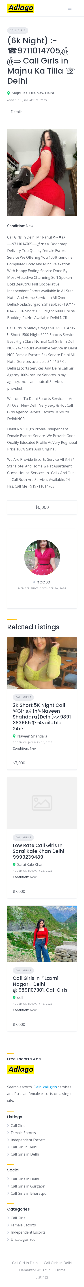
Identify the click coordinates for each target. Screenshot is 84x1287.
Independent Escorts (28, 1139)
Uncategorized (23, 1239)
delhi (21, 997)
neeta (43, 582)
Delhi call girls (45, 1086)
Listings (42, 1277)
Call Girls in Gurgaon (28, 1186)
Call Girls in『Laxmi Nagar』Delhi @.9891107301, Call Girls (40, 984)
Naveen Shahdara (32, 736)
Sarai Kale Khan (30, 864)
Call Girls (18, 30)
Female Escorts (23, 1132)
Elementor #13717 (34, 1270)
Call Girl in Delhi (24, 1147)
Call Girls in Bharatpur (29, 1193)
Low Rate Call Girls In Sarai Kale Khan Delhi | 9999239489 (40, 851)
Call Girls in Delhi (25, 1154)
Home (60, 1270)
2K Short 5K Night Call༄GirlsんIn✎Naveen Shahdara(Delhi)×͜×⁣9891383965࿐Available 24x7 (42, 717)
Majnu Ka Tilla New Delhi (33, 93)
